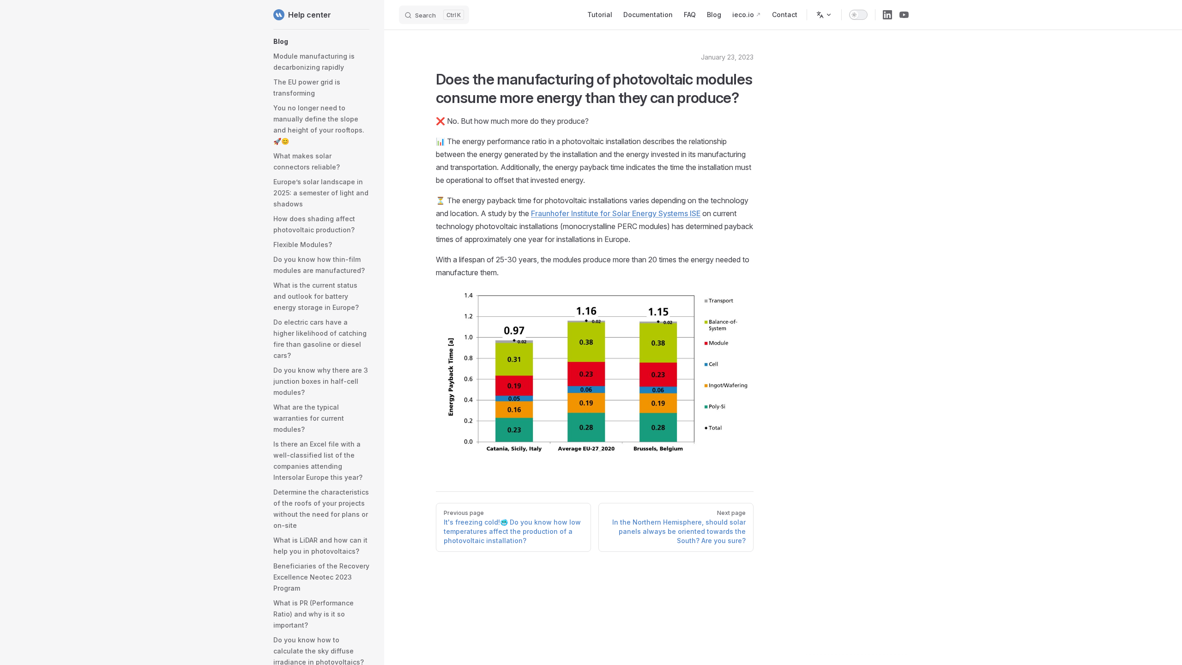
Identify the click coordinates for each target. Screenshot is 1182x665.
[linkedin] (887, 14)
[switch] (858, 15)
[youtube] (904, 14)
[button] (321, 41)
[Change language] (824, 15)
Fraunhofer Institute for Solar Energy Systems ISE (615, 213)
